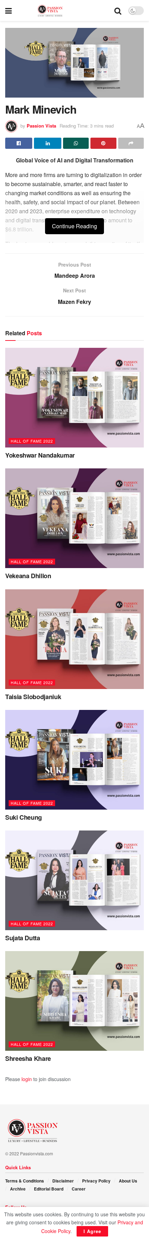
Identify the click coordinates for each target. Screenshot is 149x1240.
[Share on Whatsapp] (76, 143)
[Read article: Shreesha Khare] (74, 1001)
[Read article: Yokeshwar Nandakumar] (74, 397)
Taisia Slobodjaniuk (33, 696)
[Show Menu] (8, 10)
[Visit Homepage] (63, 11)
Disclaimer (63, 1181)
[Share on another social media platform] (131, 143)
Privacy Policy (96, 1181)
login (26, 1079)
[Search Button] (117, 10)
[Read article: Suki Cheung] (74, 760)
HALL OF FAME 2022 (32, 441)
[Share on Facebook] (18, 143)
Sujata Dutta (22, 937)
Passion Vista (41, 125)
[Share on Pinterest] (103, 143)
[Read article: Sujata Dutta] (74, 880)
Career (79, 1189)
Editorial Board (48, 1189)
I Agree (92, 1231)
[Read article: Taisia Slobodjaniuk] (74, 639)
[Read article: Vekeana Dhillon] (74, 518)
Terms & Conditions (24, 1181)
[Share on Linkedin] (47, 143)
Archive (18, 1189)
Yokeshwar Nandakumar (40, 455)
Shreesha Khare (28, 1058)
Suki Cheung (23, 817)
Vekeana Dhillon (28, 575)
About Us (128, 1181)
